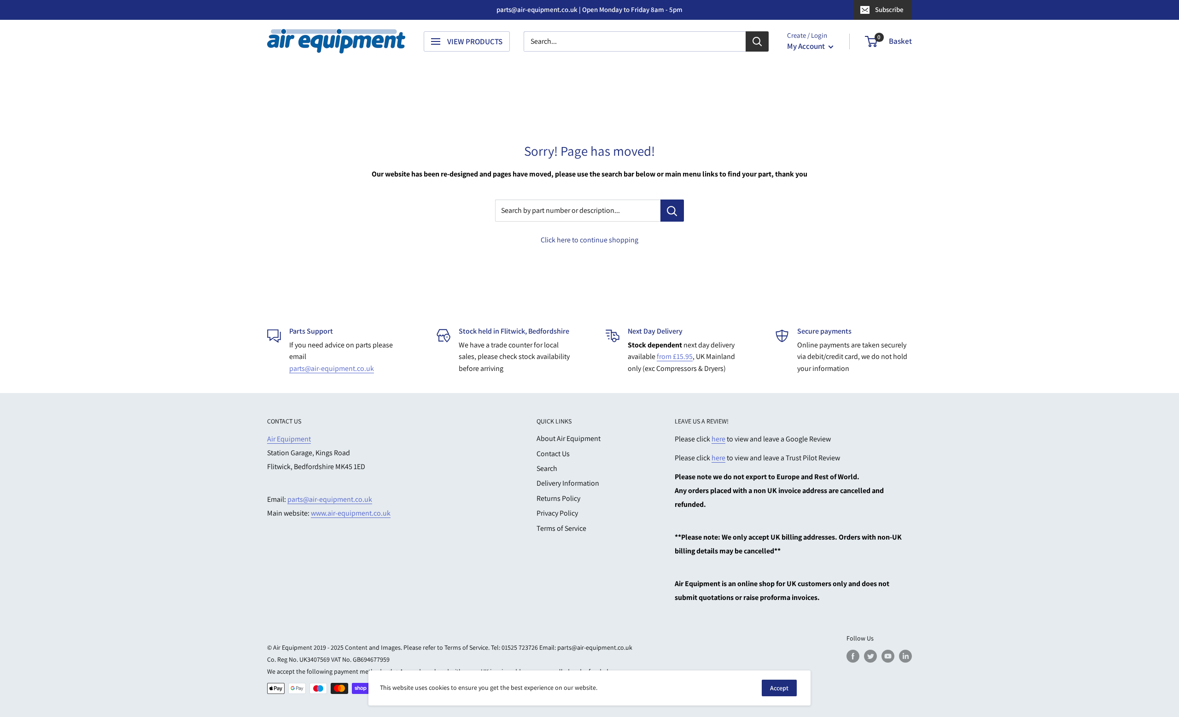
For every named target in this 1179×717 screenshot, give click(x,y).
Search (547, 468)
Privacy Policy (557, 513)
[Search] (757, 41)
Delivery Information (568, 483)
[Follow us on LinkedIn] (905, 656)
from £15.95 (675, 356)
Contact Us (553, 453)
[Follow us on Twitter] (870, 656)
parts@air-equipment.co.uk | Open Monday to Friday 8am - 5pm (589, 9)
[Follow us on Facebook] (852, 656)
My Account (806, 46)
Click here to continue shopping (589, 240)
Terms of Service (561, 528)
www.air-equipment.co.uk (351, 513)
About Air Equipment (569, 438)
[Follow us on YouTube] (887, 656)
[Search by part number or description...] (672, 211)
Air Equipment (289, 439)
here (718, 439)
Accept (779, 688)
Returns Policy (558, 498)
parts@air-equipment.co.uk (331, 368)
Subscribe (889, 9)
